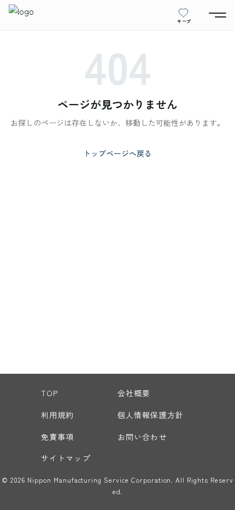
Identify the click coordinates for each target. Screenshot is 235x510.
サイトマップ (66, 458)
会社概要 (134, 392)
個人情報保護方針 (151, 414)
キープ (184, 21)
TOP (49, 392)
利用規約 (57, 414)
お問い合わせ (142, 436)
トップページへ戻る (117, 153)
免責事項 (57, 436)
